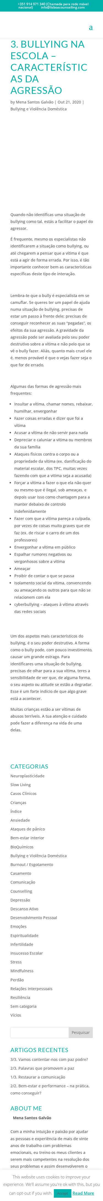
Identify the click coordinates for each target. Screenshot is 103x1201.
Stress (16, 962)
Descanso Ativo (24, 908)
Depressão (20, 900)
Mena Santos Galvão (34, 102)
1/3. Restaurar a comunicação (37, 1077)
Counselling (21, 891)
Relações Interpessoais (31, 988)
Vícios (15, 1015)
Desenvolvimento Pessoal (33, 917)
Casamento (20, 873)
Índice (16, 811)
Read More (83, 1193)
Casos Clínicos (23, 793)
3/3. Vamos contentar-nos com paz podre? (49, 1059)
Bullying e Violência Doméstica (38, 108)
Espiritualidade (24, 935)
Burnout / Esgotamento (31, 864)
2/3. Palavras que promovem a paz (42, 1068)
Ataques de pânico (27, 829)
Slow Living (20, 784)
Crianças (18, 802)
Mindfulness (22, 970)
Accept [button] (62, 1193)
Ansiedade (20, 820)
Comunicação (22, 882)
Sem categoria (23, 1006)
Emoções (18, 926)
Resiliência (20, 997)
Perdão (17, 979)
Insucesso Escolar (26, 953)
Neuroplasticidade (27, 775)
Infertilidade (21, 944)
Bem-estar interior (27, 837)
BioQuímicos (22, 846)
